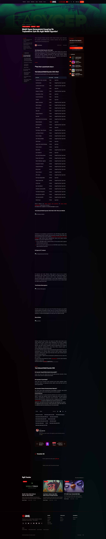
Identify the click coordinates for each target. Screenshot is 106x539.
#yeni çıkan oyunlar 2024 (54, 416)
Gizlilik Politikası (24, 529)
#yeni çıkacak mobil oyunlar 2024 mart (42, 416)
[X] (23, 523)
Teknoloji (40, 1)
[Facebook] (34, 523)
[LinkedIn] (36, 523)
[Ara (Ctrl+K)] (71, 2)
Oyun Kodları (50, 523)
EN (68, 1)
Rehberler (32, 1)
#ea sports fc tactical (39, 414)
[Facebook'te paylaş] (60, 411)
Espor (37, 1)
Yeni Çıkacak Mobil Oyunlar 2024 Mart (26, 56)
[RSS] (42, 523)
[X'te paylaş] (58, 411)
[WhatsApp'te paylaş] (63, 411)
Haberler (24, 1)
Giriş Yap (77, 1)
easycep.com (54, 358)
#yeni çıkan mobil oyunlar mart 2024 (41, 425)
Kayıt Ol (81, 1)
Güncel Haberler (28, 24)
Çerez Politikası (39, 529)
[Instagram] (26, 523)
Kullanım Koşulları (46, 529)
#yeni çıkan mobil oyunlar (40, 423)
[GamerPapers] (53, 2)
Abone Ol (76, 47)
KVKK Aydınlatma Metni (32, 529)
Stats (62, 1)
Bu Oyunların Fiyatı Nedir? (27, 77)
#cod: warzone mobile (51, 418)
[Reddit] (39, 523)
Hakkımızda (75, 517)
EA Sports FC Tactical (28, 62)
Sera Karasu (42, 431)
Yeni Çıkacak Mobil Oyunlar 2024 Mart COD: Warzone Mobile (28, 59)
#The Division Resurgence (60, 414)
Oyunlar (28, 1)
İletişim (74, 519)
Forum (44, 1)
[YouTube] (28, 523)
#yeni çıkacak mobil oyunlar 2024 (41, 418)
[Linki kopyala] (65, 411)
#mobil (47, 423)
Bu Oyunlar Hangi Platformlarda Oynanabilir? (27, 73)
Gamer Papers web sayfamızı (51, 203)
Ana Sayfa (23, 24)
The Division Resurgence (26, 65)
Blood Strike (26, 67)
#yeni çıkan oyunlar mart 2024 (49, 414)
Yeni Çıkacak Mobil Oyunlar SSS (26, 70)
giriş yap (57, 458)
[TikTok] (31, 523)
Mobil (38, 26)
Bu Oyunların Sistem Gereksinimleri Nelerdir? (27, 80)
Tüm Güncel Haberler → (79, 477)
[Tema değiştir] (74, 2)
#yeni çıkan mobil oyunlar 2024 (55, 423)
